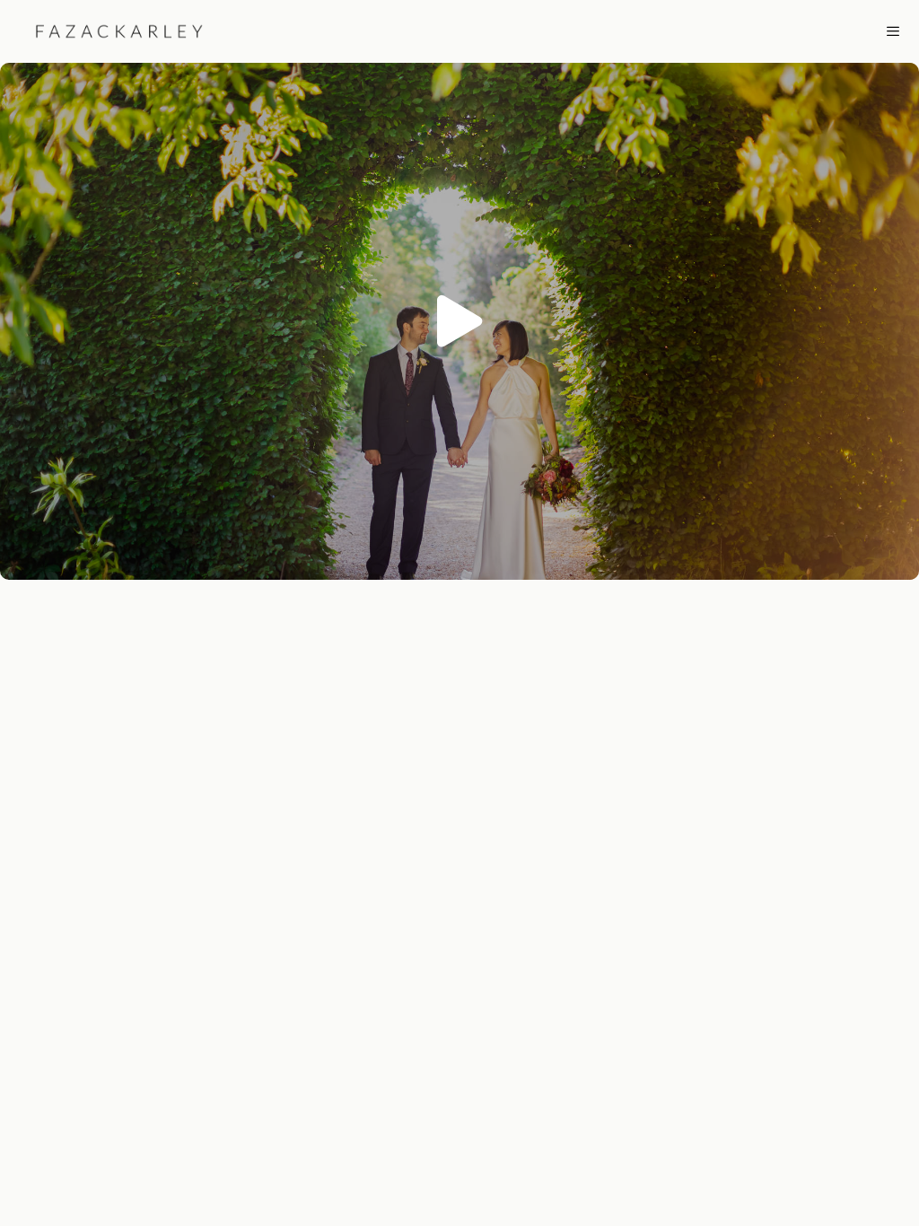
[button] (459, 321)
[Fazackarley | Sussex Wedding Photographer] (108, 31)
